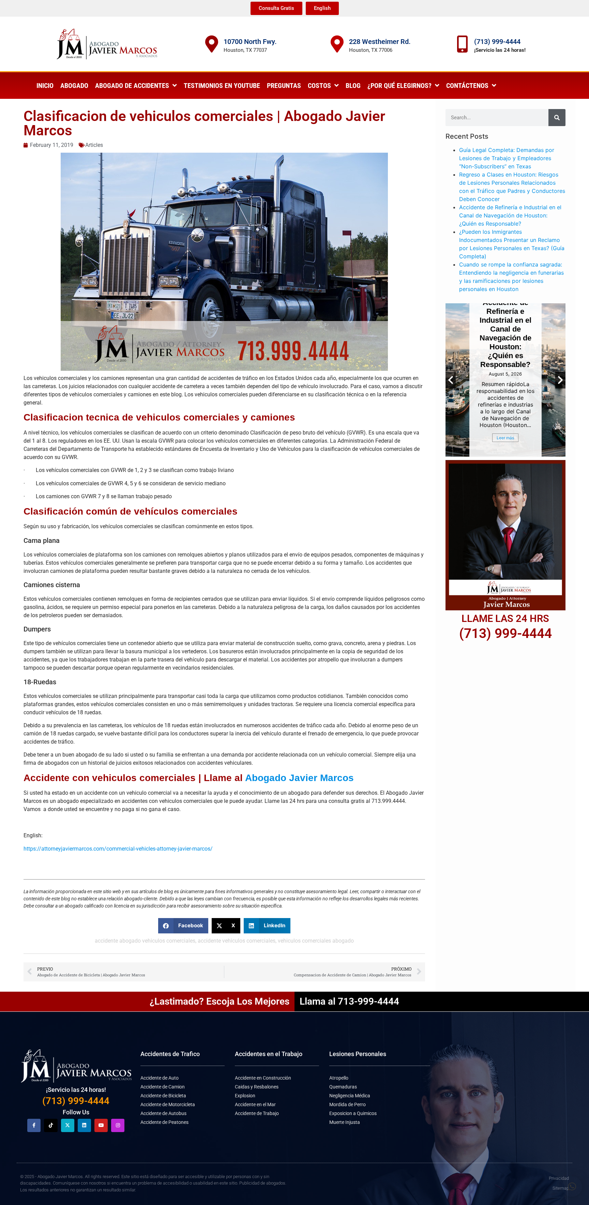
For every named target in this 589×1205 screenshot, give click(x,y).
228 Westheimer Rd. (380, 41)
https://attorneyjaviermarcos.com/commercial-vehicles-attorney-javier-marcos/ (118, 848)
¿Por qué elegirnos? (399, 85)
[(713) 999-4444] (462, 43)
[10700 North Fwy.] (211, 43)
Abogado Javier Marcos (299, 778)
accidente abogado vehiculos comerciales (145, 940)
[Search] (556, 117)
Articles (94, 145)
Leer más (510, 437)
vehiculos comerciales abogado (316, 940)
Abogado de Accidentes (132, 85)
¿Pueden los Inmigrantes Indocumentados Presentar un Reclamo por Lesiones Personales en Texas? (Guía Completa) (510, 322)
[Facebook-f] (34, 1125)
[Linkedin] (84, 1125)
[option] (510, 380)
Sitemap (561, 1188)
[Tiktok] (50, 1125)
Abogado (74, 85)
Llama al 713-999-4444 (349, 1001)
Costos (319, 85)
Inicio (45, 85)
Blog (353, 85)
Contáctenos (467, 85)
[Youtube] (101, 1125)
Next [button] (560, 379)
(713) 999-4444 (497, 41)
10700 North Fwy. (250, 41)
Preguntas (284, 85)
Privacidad (559, 1178)
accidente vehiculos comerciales (236, 940)
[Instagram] (117, 1125)
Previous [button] (450, 379)
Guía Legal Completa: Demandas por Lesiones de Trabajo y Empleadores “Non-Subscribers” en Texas (506, 158)
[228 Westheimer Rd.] (337, 43)
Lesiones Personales (357, 1053)
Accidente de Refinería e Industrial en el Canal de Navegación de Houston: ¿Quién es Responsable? (510, 215)
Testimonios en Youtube (222, 85)
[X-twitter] (67, 1125)
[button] (183, 925)
